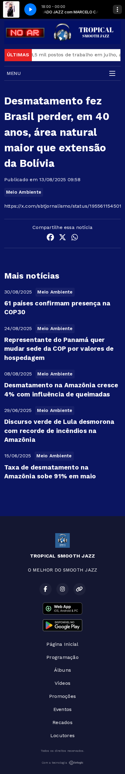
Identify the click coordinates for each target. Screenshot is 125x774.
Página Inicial (62, 644)
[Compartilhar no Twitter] (62, 238)
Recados (62, 722)
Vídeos (62, 683)
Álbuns (62, 670)
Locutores (62, 735)
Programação (62, 657)
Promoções (62, 696)
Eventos (62, 709)
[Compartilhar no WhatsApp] (74, 238)
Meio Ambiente (23, 192)
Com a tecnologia (54, 762)
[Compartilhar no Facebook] (50, 238)
